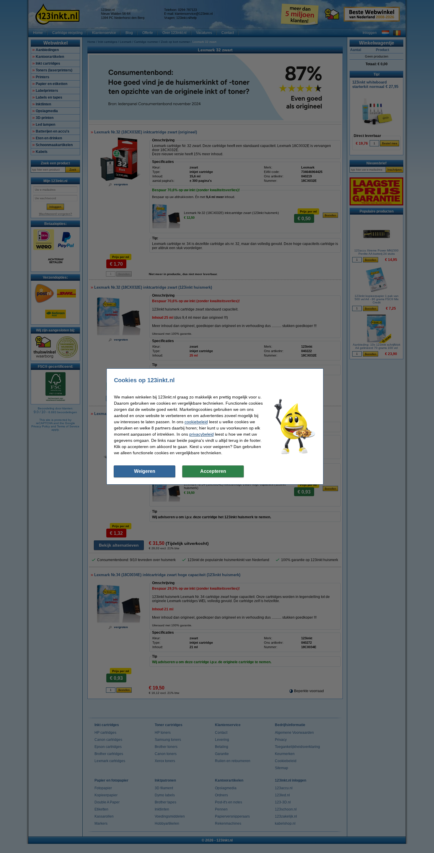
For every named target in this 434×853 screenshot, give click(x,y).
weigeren (144, 471)
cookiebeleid (196, 421)
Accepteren (213, 471)
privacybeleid (201, 434)
